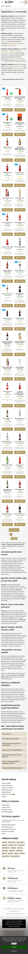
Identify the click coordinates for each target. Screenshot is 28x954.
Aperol (8, 38)
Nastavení (14, 943)
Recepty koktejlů (6, 792)
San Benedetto (16, 856)
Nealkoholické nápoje (7, 812)
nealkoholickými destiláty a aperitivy (11, 722)
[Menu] (2, 2)
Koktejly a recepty (6, 809)
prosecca (11, 701)
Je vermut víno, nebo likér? (10, 739)
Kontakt (4, 797)
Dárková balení (6, 805)
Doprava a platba (6, 783)
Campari (3, 42)
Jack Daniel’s (21, 842)
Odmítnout (14, 951)
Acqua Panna (6, 856)
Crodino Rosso (5, 721)
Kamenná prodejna (7, 785)
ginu (2, 701)
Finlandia (6, 850)
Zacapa (20, 848)
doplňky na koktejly (13, 700)
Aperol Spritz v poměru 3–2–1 (14, 66)
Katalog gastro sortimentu (9, 829)
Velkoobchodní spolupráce (9, 825)
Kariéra (4, 834)
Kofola (11, 853)
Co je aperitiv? (6, 734)
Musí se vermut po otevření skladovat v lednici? (10, 762)
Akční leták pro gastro (7, 827)
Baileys (14, 848)
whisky (6, 701)
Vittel (23, 853)
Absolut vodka (13, 845)
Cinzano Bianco (11, 46)
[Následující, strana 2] (14, 534)
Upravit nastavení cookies (14, 911)
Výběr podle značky (7, 794)
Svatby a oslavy (6, 807)
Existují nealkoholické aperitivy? (12, 768)
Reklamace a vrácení (7, 790)
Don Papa (22, 845)
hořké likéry (4, 600)
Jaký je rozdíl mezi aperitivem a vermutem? (11, 744)
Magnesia (20, 850)
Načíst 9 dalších (14, 530)
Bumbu (5, 845)
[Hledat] (22, 2)
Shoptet (10, 913)
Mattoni (13, 850)
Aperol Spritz (11, 667)
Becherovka (12, 842)
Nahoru (14, 538)
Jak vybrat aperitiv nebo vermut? (13, 79)
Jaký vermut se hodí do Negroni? (12, 750)
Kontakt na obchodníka (8, 831)
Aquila (5, 853)
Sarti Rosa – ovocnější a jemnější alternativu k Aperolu (11, 52)
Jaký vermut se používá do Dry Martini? (11, 756)
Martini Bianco (11, 44)
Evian (17, 853)
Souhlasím (14, 947)
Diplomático (6, 848)
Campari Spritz (17, 68)
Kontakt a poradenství (8, 788)
